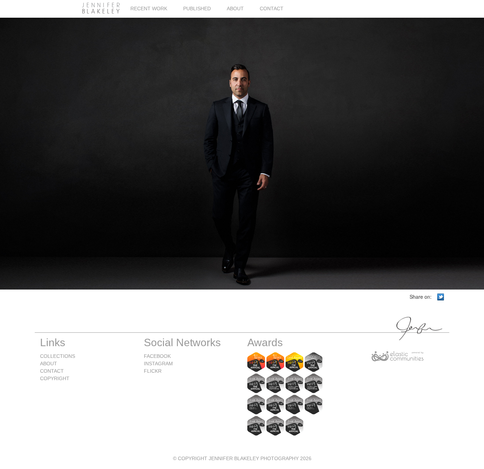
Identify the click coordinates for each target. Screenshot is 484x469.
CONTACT (271, 8)
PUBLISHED (197, 8)
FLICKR (153, 371)
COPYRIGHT (54, 378)
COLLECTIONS (57, 356)
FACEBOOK (157, 356)
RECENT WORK (148, 8)
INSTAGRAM (158, 363)
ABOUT (235, 8)
